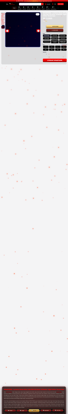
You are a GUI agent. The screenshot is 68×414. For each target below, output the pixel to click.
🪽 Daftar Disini (54, 26)
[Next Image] (38, 30)
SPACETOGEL (9, 392)
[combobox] (30, 4)
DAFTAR (34, 410)
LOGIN (23, 410)
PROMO (10, 410)
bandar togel (59, 392)
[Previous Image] (7, 30)
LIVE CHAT (58, 410)
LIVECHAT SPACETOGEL (54, 60)
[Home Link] (13, 4)
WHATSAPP (46, 410)
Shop (7, 4)
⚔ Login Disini (55, 30)
